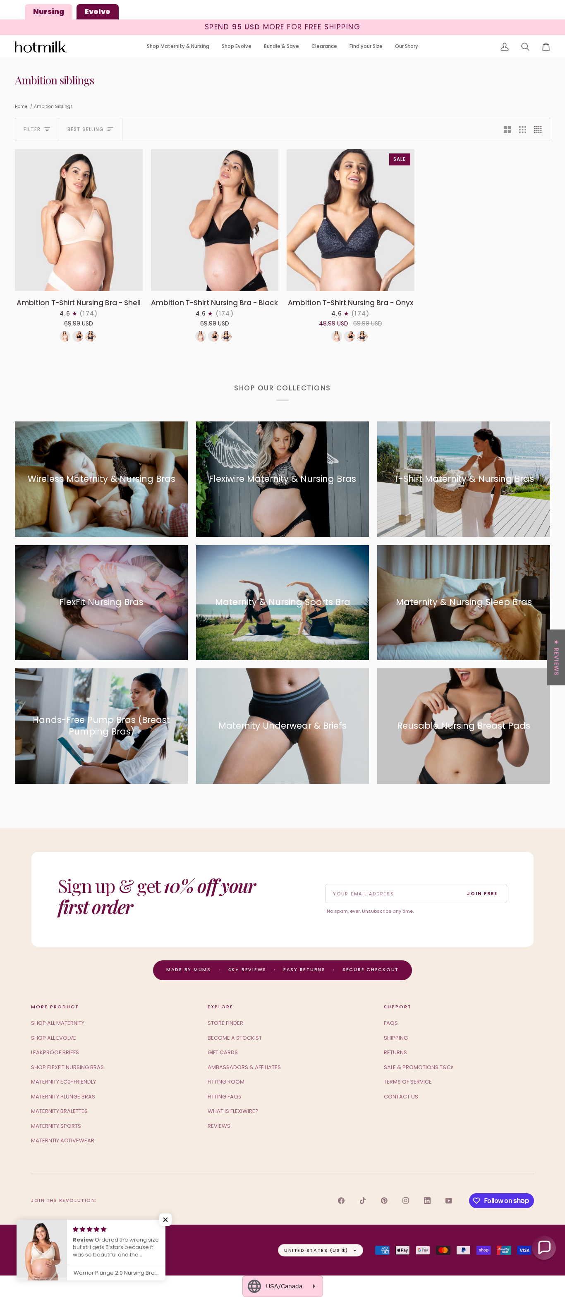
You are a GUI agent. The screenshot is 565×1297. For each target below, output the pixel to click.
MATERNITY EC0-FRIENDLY (63, 1082)
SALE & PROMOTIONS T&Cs (419, 1067)
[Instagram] (405, 1200)
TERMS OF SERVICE (408, 1082)
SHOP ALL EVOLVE (53, 1038)
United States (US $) (316, 1250)
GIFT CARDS (223, 1052)
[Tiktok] (362, 1200)
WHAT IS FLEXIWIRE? (233, 1111)
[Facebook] (341, 1200)
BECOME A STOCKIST (235, 1038)
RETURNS (395, 1052)
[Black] (77, 336)
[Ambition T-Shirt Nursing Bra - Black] (215, 220)
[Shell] (65, 336)
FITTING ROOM (226, 1082)
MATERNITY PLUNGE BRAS (63, 1097)
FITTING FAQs (224, 1097)
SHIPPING (396, 1038)
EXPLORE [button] (220, 1006)
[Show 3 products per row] (522, 129)
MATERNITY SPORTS (56, 1126)
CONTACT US (401, 1097)
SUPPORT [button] (398, 1006)
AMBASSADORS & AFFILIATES (244, 1067)
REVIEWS (219, 1126)
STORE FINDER (225, 1023)
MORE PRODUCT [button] (55, 1006)
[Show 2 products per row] (507, 129)
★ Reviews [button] (556, 657)
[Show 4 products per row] (540, 129)
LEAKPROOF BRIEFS (55, 1052)
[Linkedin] (427, 1200)
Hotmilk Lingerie (63, 1250)
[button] (178, 47)
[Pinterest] (384, 1200)
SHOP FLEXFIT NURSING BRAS (67, 1067)
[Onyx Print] (90, 336)
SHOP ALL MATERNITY (57, 1023)
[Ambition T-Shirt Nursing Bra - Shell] (79, 220)
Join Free (482, 893)
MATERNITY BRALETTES (59, 1111)
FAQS (391, 1023)
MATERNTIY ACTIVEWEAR (62, 1140)
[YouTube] (448, 1200)
